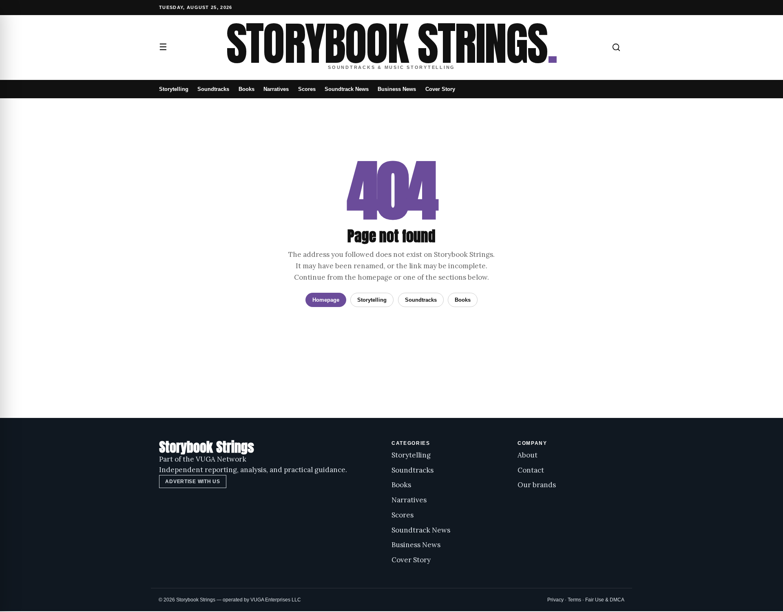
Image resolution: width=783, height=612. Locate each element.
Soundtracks (213, 89)
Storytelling (173, 89)
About (527, 455)
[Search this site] (616, 47)
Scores (307, 89)
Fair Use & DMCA (604, 600)
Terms (574, 600)
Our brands (537, 484)
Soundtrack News (347, 89)
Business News (397, 89)
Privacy (555, 600)
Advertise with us (192, 481)
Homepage (325, 300)
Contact (531, 470)
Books (246, 89)
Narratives (276, 89)
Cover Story (440, 89)
